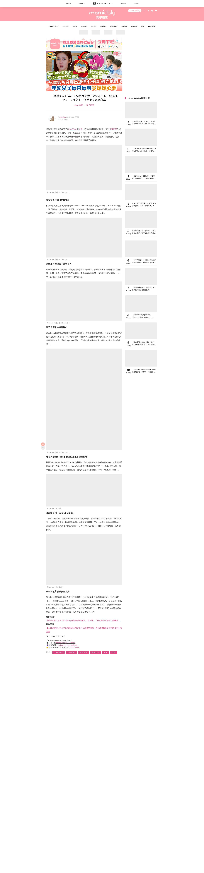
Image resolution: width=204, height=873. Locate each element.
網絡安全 (95, 652)
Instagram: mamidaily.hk (67, 645)
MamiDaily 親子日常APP (65, 643)
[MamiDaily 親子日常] (102, 14)
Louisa (63, 117)
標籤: (49, 652)
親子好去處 (114, 26)
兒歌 (81, 129)
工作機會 (135, 3)
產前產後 (84, 26)
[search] (144, 11)
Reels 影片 (151, 26)
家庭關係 (103, 26)
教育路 (75, 26)
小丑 (114, 652)
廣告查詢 (123, 3)
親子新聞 (90, 105)
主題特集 (134, 26)
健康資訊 (94, 26)
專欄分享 (124, 26)
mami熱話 (65, 26)
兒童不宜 (113, 129)
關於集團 (68, 3)
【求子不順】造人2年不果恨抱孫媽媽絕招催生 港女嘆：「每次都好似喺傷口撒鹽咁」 (83, 620)
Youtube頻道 (74, 647)
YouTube (73, 129)
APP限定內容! (53, 26)
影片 (142, 26)
